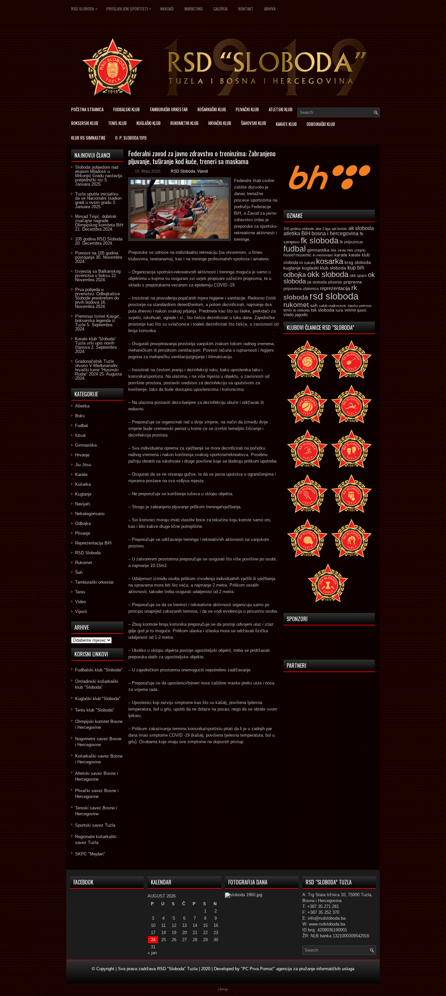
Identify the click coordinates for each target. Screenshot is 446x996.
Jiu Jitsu (83, 464)
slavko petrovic (360, 306)
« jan (152, 952)
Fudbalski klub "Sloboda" (98, 669)
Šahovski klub (253, 123)
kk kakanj (307, 263)
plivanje (335, 282)
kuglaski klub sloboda (324, 267)
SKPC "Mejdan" (90, 853)
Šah (79, 572)
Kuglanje (83, 494)
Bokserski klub (84, 123)
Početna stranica (87, 109)
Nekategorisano (89, 513)
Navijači (167, 8)
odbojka (294, 274)
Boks (80, 415)
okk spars (358, 275)
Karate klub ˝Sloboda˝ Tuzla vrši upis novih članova (95, 343)
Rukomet (83, 562)
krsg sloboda (357, 262)
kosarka (329, 261)
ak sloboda (361, 228)
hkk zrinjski (356, 250)
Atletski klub (281, 109)
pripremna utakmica (301, 288)
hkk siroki (338, 250)
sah (314, 305)
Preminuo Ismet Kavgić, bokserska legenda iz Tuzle (98, 320)
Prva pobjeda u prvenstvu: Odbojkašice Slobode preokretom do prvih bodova (97, 296)
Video (80, 601)
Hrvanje (82, 454)
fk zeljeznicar (351, 242)
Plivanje (82, 533)
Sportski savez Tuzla (95, 825)
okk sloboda (327, 274)
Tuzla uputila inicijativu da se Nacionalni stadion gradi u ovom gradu (98, 198)
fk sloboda (320, 240)
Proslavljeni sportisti (128, 8)
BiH (305, 233)
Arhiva (270, 8)
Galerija (221, 8)
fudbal (294, 248)
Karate (81, 474)
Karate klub (286, 124)
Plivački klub (247, 109)
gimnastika (318, 250)
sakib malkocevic (332, 306)
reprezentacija (335, 288)
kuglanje (292, 268)
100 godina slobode (298, 229)
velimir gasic (355, 310)
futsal (80, 435)
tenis (287, 310)
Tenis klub (117, 123)
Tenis (80, 592)
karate (340, 255)
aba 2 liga (322, 229)
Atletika (82, 406)
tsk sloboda (322, 310)
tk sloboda (301, 310)
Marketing (193, 8)
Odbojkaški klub (321, 124)
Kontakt (245, 8)
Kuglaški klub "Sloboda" (97, 698)
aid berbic (339, 229)
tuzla (339, 310)
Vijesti (202, 171)
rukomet (296, 304)
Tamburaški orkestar (169, 109)
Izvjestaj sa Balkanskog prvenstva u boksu (97, 273)
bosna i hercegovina (334, 233)
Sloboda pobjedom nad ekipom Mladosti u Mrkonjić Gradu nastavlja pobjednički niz (98, 173)
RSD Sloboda (84, 8)
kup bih (355, 267)
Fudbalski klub (126, 109)
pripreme (352, 281)
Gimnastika (86, 445)
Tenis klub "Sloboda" (94, 710)
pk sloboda (317, 282)
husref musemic (297, 255)
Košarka (83, 484)
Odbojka (83, 523)
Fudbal (81, 425)
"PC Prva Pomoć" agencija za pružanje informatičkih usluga (297, 968)
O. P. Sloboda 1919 (131, 137)
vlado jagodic (295, 314)
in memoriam (323, 255)
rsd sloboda (334, 296)
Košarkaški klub (212, 109)
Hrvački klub (219, 123)
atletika (291, 233)
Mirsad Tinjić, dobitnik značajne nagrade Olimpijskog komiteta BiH (99, 220)
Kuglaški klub (148, 123)
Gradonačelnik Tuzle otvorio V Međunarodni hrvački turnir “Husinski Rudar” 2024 (97, 367)
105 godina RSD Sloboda (98, 239)
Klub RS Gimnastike (88, 137)
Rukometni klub (184, 123)
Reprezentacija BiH (93, 543)
